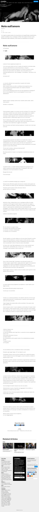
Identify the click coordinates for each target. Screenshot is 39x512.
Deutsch (2, 491)
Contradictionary (8, 475)
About (23, 2)
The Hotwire (9, 484)
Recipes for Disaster (5, 477)
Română (4, 500)
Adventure (5, 461)
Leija (6, 50)
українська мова (4, 502)
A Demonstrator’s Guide (5, 464)
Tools (7, 2)
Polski (6, 493)
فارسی (5, 498)
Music (9, 468)
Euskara (9, 32)
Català (4, 503)
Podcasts (10, 2)
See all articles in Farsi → (28, 2)
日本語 (5, 494)
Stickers (2, 468)
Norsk (6, 505)
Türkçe (2, 498)
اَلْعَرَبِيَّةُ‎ (8, 499)
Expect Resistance (7, 476)
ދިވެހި (6, 503)
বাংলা (6, 500)
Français (6, 491)
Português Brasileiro (5, 492)
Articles (2, 460)
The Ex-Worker (4, 483)
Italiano (9, 490)
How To (2, 463)
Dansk (2, 501)
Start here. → (22, 477)
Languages (19, 2)
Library (4, 2)
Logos (2, 469)
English (3, 32)
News (6, 463)
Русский (2, 493)
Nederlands (9, 498)
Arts (20, 428)
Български (9, 494)
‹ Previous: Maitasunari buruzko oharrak (13, 430)
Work (2, 476)
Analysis (8, 461)
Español (6, 32)
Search (16, 2)
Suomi (2, 494)
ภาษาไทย (8, 501)
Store (13, 2)
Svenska (9, 500)
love (18, 429)
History (8, 462)
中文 (2, 495)
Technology (9, 463)
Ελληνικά (9, 493)
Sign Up (36, 466)
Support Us (36, 1)
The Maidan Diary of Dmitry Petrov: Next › (26, 430)
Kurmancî (3, 505)
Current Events (4, 462)
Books (2, 2)
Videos (6, 468)
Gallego (9, 503)
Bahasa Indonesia (6, 495)
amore (20, 429)
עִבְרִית (5, 501)
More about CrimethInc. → (19, 472)
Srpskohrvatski (4, 499)
